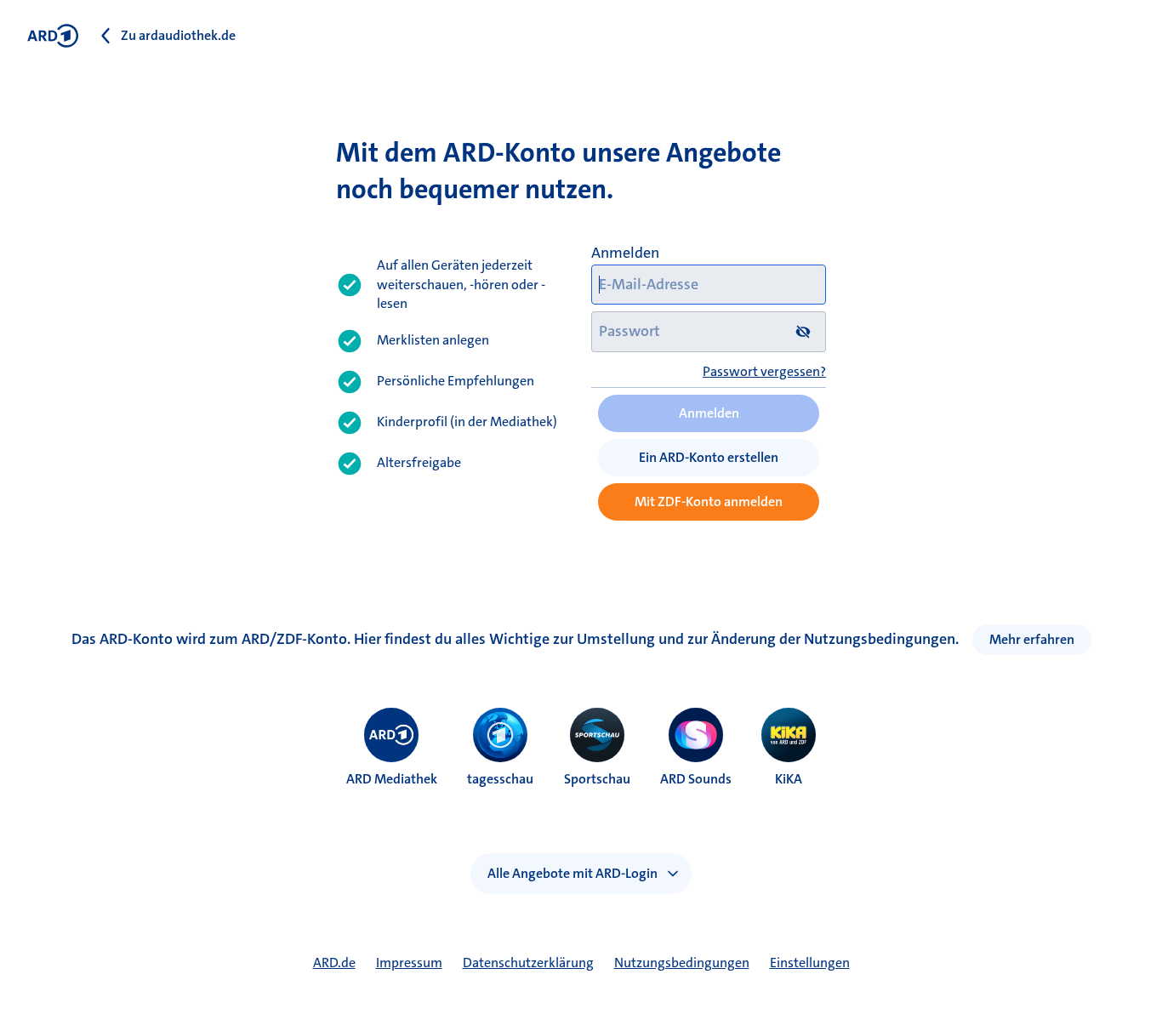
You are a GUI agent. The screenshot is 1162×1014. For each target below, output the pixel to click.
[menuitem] (391, 735)
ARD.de (334, 962)
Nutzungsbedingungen (681, 962)
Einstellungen (810, 962)
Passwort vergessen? (764, 371)
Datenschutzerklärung (528, 962)
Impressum (409, 962)
